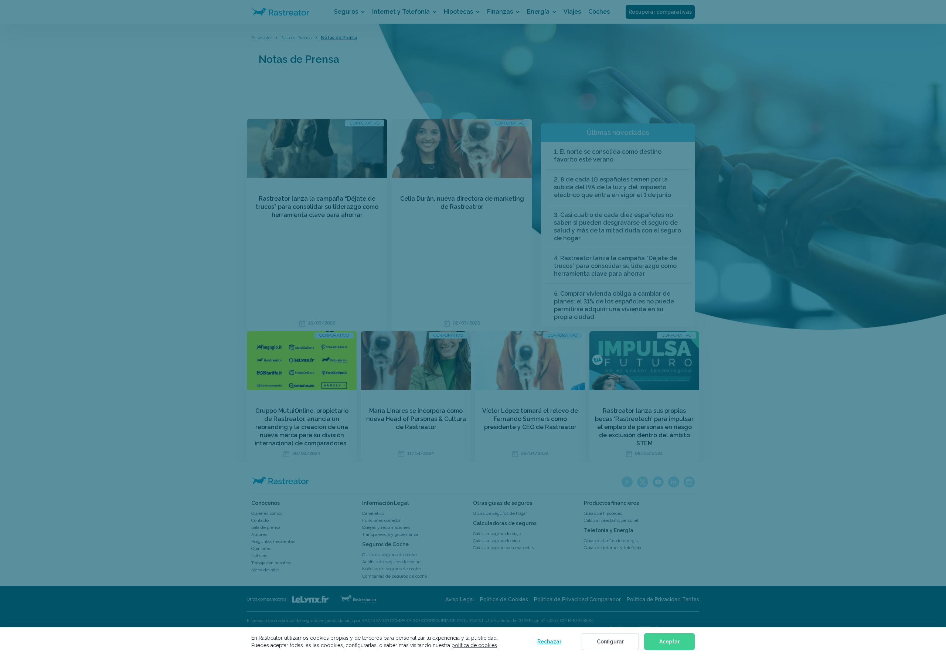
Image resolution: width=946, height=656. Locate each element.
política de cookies (474, 645)
